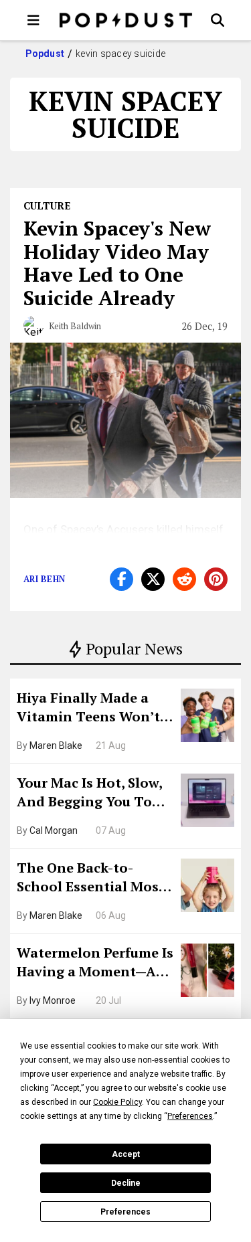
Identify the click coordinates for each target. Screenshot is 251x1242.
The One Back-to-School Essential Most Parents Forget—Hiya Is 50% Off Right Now (94, 879)
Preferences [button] (190, 1116)
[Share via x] (153, 579)
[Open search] (217, 20)
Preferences (125, 1212)
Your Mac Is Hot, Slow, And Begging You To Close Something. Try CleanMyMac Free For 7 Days (94, 794)
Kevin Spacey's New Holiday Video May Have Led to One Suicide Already (117, 263)
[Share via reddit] (184, 579)
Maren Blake (55, 745)
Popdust (45, 53)
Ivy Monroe (52, 1000)
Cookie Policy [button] (117, 1102)
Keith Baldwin (75, 326)
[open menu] (33, 20)
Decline (126, 1183)
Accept (126, 1154)
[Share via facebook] (121, 579)
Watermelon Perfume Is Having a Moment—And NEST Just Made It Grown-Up (95, 964)
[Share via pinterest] (216, 579)
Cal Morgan (53, 830)
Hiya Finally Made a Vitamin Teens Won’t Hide (88, 709)
